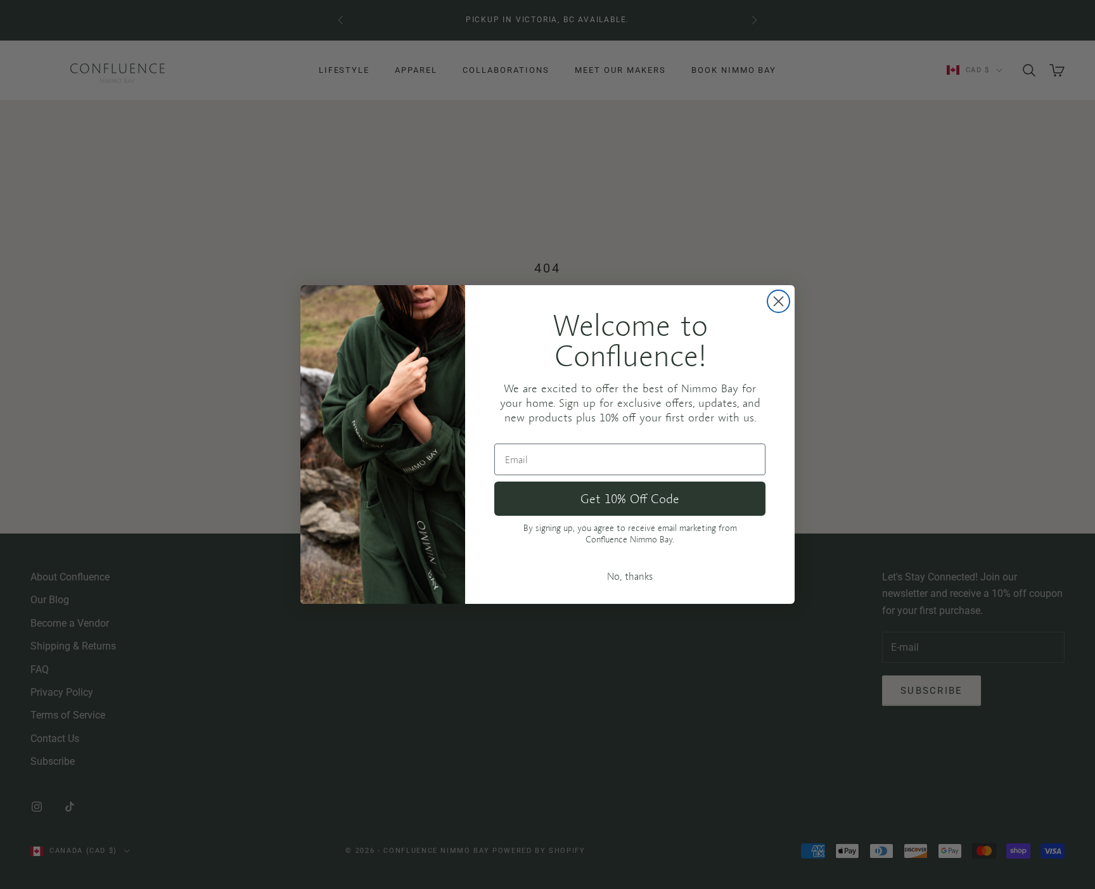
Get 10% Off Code (629, 498)
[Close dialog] (778, 301)
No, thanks (630, 576)
